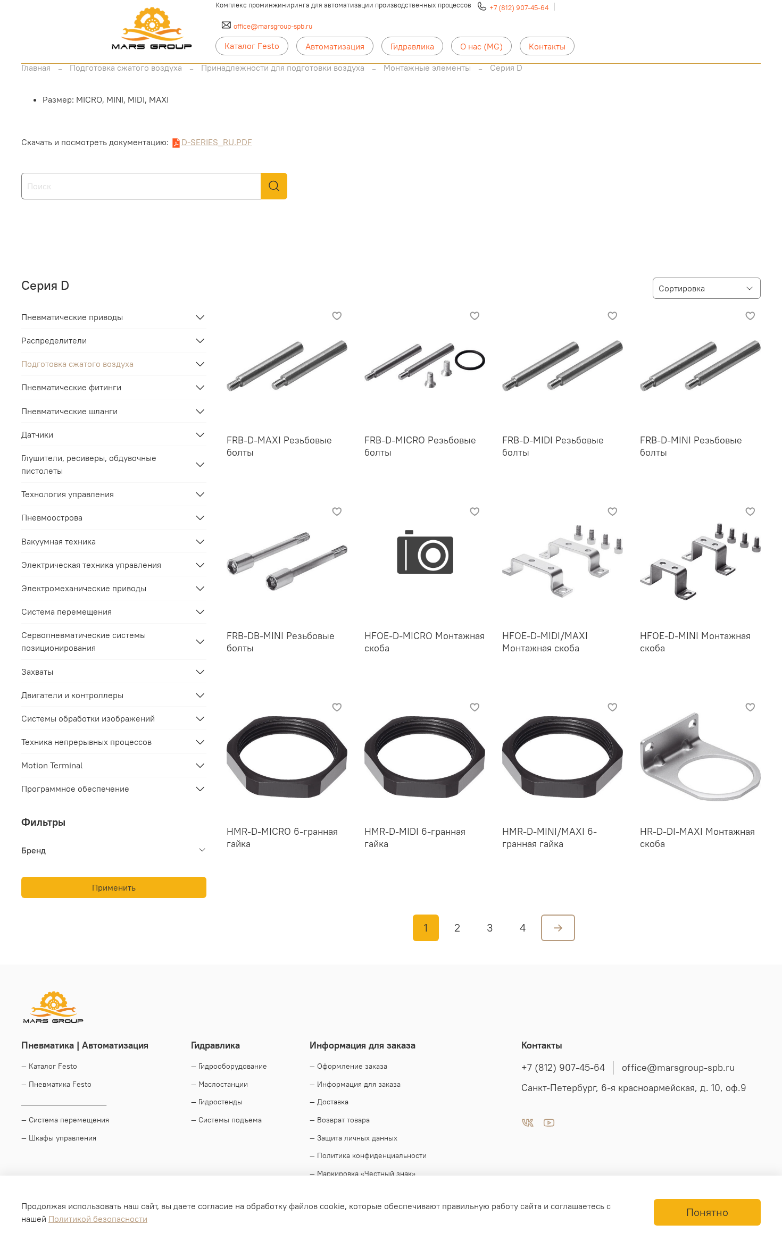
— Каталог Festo (49, 1066)
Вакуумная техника (58, 541)
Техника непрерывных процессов (86, 741)
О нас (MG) (481, 46)
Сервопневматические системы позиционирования (83, 641)
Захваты (37, 671)
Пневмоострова (51, 517)
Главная (36, 67)
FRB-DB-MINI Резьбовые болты (281, 642)
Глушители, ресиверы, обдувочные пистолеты (88, 464)
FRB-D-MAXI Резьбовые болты (279, 446)
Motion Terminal (52, 765)
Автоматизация (334, 46)
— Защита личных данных (353, 1138)
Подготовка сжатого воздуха (126, 67)
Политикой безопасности (97, 1218)
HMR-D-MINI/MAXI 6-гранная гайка (549, 837)
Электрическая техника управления (91, 564)
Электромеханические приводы (83, 588)
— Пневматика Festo (56, 1084)
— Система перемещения (65, 1120)
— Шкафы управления (58, 1138)
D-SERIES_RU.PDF (216, 142)
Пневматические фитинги (71, 387)
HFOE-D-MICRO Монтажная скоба (424, 642)
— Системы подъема (226, 1120)
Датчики (37, 434)
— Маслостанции (219, 1084)
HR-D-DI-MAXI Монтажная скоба (697, 837)
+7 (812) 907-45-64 (518, 7)
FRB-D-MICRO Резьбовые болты (420, 446)
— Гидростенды (217, 1101)
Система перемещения (66, 611)
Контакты (547, 46)
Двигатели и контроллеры (72, 695)
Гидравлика (412, 46)
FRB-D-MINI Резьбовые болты (691, 446)
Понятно (707, 1212)
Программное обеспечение (75, 788)
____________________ (63, 1101)
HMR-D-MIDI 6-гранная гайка (414, 837)
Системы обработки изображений (88, 718)
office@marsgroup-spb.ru (273, 26)
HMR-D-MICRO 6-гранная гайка (282, 837)
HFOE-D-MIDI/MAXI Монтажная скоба (545, 642)
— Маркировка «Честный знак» (362, 1173)
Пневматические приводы (72, 317)
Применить (114, 887)
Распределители (54, 340)
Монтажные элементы (427, 67)
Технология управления (67, 494)
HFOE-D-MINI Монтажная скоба (695, 642)
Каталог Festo (251, 45)
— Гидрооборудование (229, 1066)
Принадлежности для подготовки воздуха (282, 67)
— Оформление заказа (348, 1066)
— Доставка (329, 1101)
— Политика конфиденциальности (368, 1155)
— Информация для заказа (355, 1084)
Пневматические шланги (69, 411)
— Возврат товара (340, 1120)
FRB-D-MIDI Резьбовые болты (553, 446)
